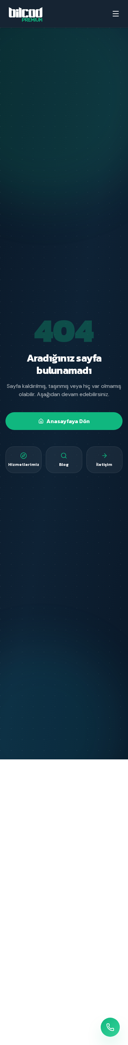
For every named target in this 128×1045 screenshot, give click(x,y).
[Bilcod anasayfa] (25, 13)
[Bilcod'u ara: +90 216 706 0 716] (110, 1027)
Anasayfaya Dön (68, 421)
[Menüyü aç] (116, 14)
